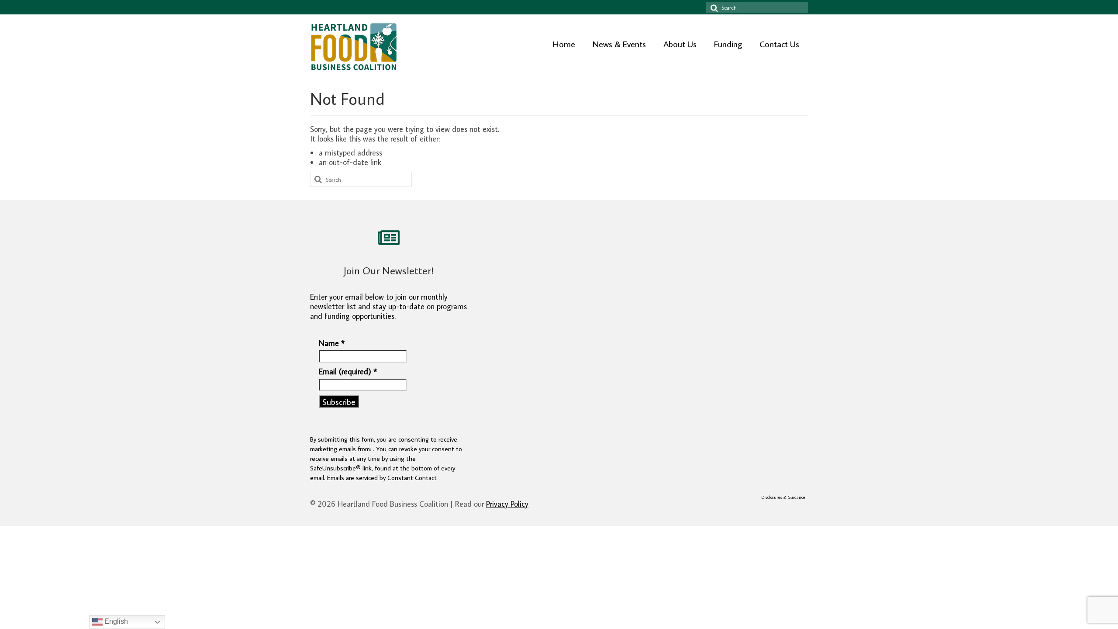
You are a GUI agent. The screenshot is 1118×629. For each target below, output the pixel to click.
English (115, 621)
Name (332, 343)
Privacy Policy (507, 504)
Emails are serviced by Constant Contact (382, 477)
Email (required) (348, 372)
